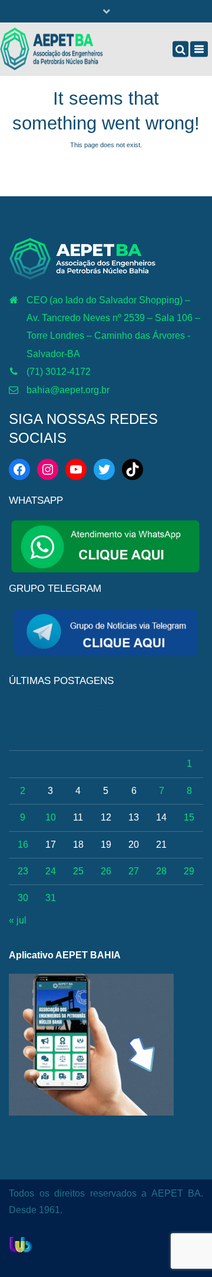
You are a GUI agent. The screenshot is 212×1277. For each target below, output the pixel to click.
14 (161, 817)
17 (50, 845)
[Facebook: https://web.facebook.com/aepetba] (19, 469)
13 (133, 817)
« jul (17, 920)
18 (78, 845)
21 (161, 845)
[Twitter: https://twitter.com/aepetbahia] (104, 469)
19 (106, 845)
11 (78, 817)
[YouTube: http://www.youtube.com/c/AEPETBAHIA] (76, 469)
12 (106, 817)
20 (133, 845)
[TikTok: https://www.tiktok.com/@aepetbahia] (132, 469)
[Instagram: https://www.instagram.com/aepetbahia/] (47, 469)
